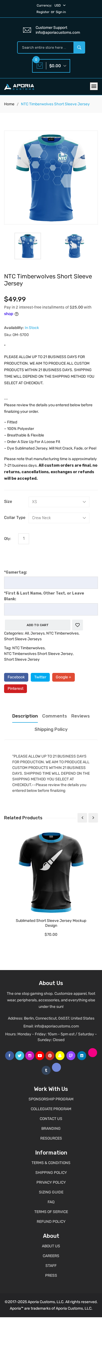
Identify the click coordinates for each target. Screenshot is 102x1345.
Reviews (80, 716)
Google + (63, 677)
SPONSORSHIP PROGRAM (51, 1099)
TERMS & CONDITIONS (51, 1163)
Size (8, 501)
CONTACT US (51, 1118)
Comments (54, 716)
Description (25, 716)
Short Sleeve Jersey (22, 659)
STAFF (51, 1265)
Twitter (40, 677)
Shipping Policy (51, 729)
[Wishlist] (77, 625)
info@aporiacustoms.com (57, 1026)
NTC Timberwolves (62, 633)
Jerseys (37, 633)
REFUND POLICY (51, 1221)
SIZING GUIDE (51, 1192)
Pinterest (15, 688)
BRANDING (51, 1128)
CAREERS (51, 1256)
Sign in (61, 12)
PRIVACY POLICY (51, 1182)
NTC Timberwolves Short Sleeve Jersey (38, 653)
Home (9, 104)
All (27, 633)
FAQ (51, 1202)
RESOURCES (51, 1138)
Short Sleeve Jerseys (23, 639)
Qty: (7, 538)
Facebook (16, 677)
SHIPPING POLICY (51, 1172)
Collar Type (14, 517)
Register (43, 12)
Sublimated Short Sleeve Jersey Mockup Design (51, 923)
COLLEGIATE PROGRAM (51, 1109)
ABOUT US (51, 1246)
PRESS (51, 1275)
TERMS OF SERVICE (51, 1211)
